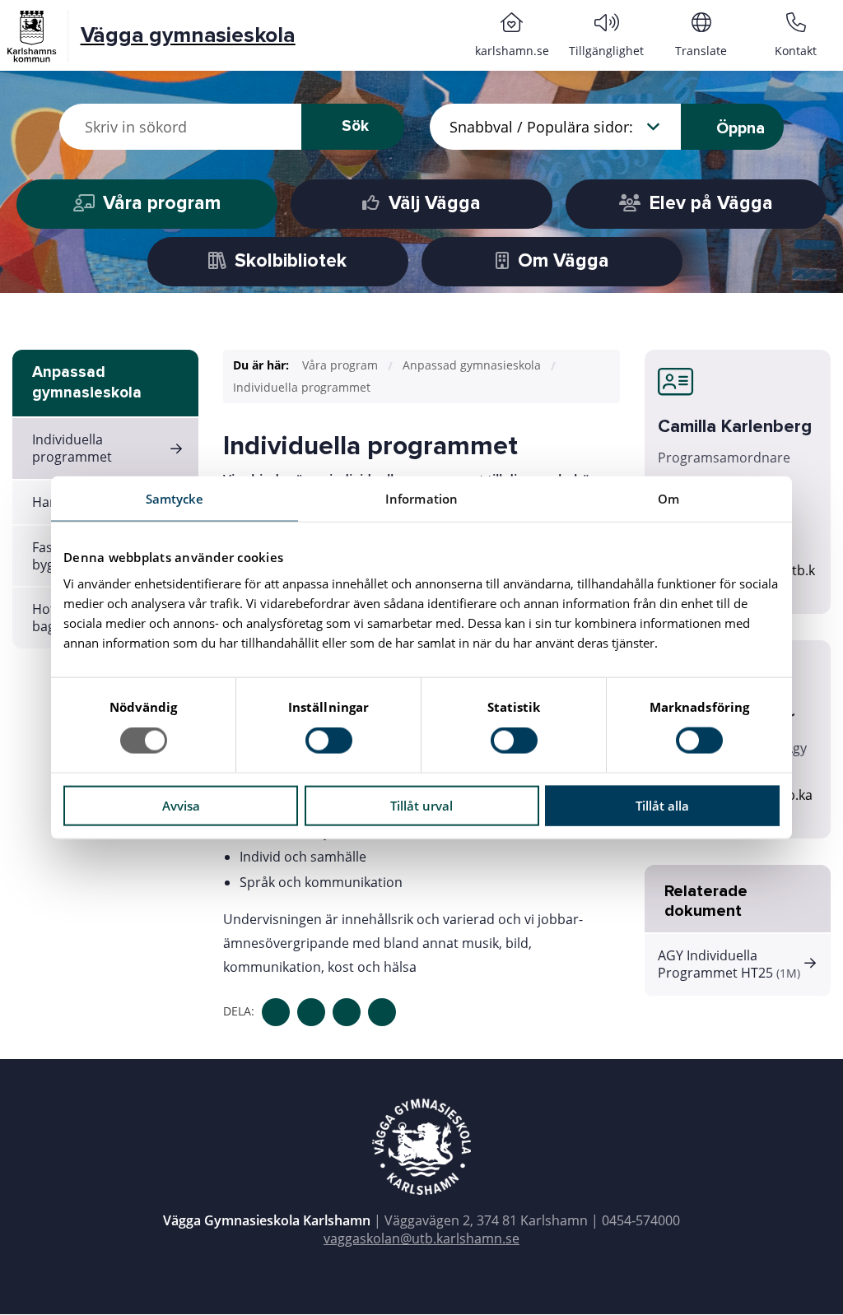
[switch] (328, 740)
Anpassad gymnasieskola (87, 382)
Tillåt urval (421, 805)
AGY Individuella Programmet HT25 (729, 964)
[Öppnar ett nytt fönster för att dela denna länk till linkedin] (347, 1012)
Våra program (340, 365)
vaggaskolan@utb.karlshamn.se (421, 1238)
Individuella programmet (72, 448)
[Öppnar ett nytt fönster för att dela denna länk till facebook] (276, 1012)
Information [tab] (421, 498)
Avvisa (181, 805)
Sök (355, 126)
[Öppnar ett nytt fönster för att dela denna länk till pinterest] (382, 1012)
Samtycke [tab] (175, 498)
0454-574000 (641, 1220)
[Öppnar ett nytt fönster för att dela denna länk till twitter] (311, 1012)
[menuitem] (511, 35)
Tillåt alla (662, 805)
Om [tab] (668, 498)
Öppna (738, 128)
